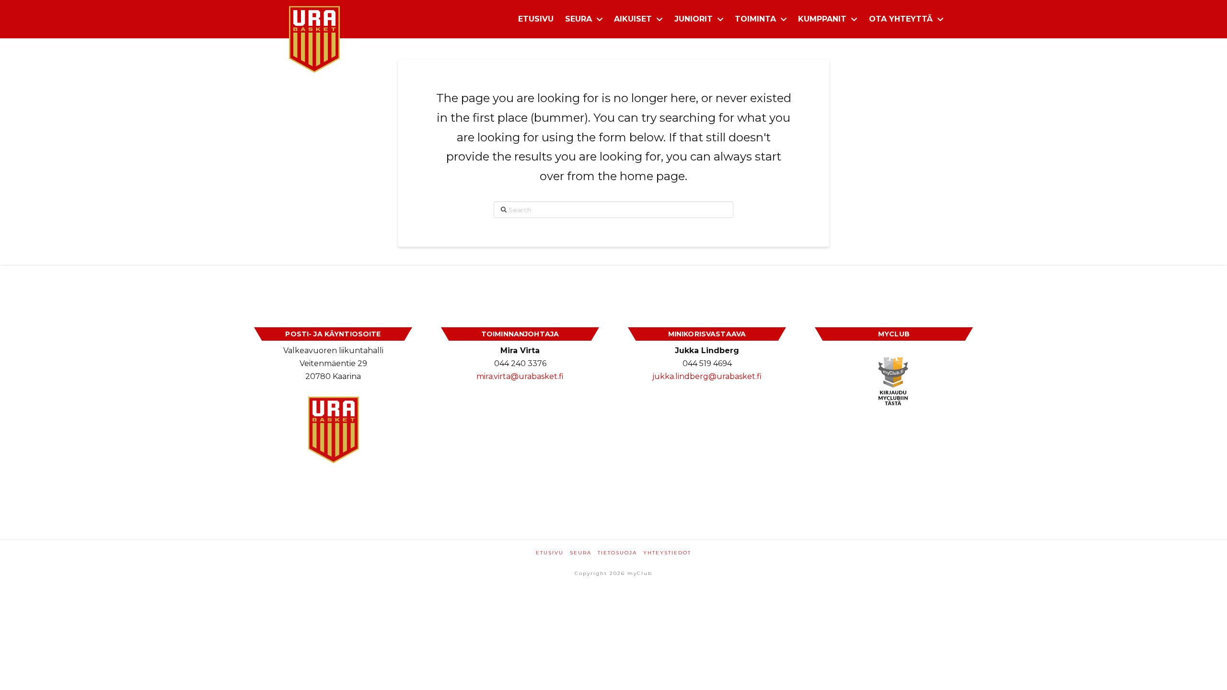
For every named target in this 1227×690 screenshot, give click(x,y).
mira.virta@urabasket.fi (520, 376)
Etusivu (550, 553)
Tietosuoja (617, 553)
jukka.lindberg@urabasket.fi (707, 376)
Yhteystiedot (667, 553)
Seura (580, 553)
